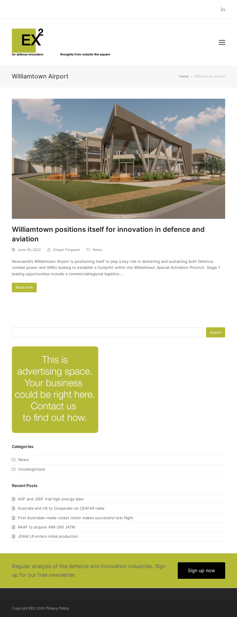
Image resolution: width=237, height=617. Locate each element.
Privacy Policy (57, 608)
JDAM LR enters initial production (48, 536)
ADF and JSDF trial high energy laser (51, 499)
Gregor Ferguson (66, 249)
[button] (222, 42)
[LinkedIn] (223, 9)
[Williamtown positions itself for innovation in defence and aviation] (118, 158)
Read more (24, 287)
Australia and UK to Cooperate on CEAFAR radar (61, 508)
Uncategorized (31, 469)
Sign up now (201, 570)
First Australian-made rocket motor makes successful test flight (75, 517)
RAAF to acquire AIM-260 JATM (46, 527)
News (97, 249)
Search (215, 332)
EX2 (32, 608)
